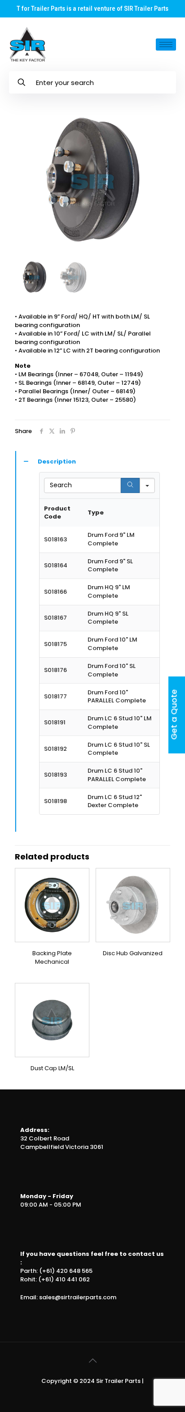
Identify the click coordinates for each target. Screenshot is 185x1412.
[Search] (130, 485)
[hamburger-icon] (166, 44)
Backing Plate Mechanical (52, 957)
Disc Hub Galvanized (133, 953)
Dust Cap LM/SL (52, 1068)
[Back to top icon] (92, 1360)
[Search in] (147, 485)
